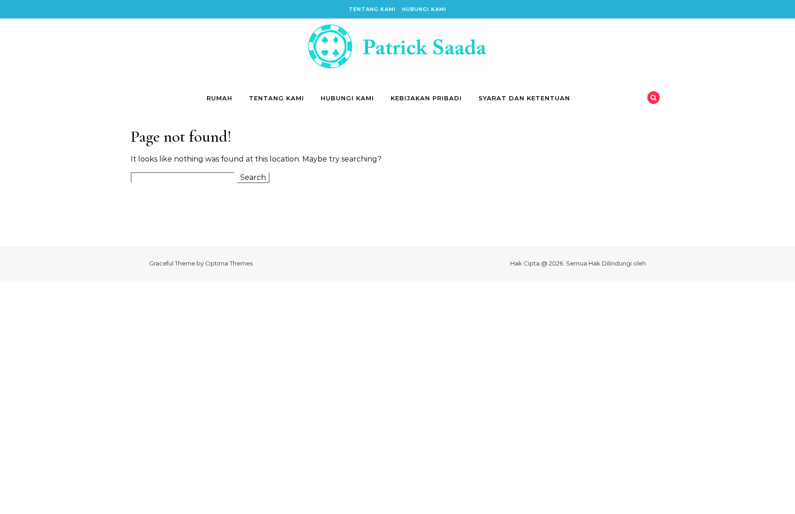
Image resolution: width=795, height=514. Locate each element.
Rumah (219, 98)
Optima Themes (229, 263)
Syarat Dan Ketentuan (524, 98)
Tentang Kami (372, 9)
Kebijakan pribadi (426, 98)
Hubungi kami (424, 9)
